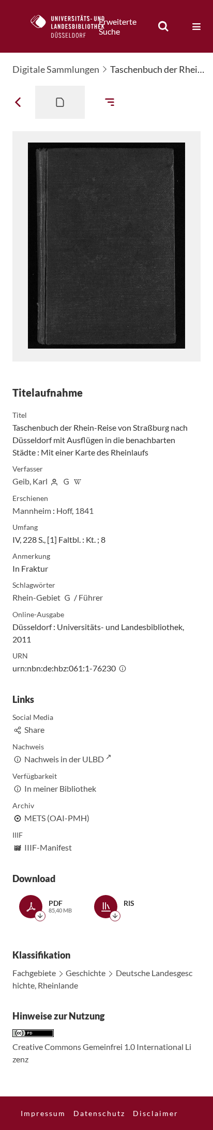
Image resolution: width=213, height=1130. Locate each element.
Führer (91, 597)
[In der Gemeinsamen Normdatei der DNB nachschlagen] (66, 481)
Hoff (64, 510)
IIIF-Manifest (48, 847)
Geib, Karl (30, 481)
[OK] (163, 26)
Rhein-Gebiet (36, 597)
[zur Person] (54, 481)
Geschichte (85, 973)
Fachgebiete (34, 973)
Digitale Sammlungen (55, 69)
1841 (84, 510)
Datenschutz (99, 1113)
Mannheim (31, 510)
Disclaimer (155, 1113)
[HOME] (73, 26)
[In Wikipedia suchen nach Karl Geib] (78, 481)
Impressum (43, 1113)
